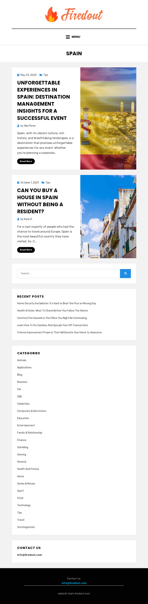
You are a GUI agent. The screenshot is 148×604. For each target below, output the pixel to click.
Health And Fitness (28, 469)
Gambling (22, 447)
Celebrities (23, 403)
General (21, 461)
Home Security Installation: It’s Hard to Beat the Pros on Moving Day (56, 303)
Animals (21, 360)
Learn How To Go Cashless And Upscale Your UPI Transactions (52, 325)
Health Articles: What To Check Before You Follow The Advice (52, 310)
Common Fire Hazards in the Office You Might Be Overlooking (52, 318)
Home (20, 476)
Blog (19, 374)
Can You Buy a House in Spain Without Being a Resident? (40, 201)
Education (23, 418)
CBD (19, 396)
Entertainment (26, 425)
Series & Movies (26, 483)
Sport (20, 490)
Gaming (21, 454)
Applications (24, 367)
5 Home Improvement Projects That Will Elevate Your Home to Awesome (59, 332)
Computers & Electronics (31, 411)
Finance (21, 440)
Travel (20, 519)
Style (20, 498)
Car (19, 389)
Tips (45, 75)
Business (22, 382)
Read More (26, 161)
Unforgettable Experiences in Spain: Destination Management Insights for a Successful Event (43, 100)
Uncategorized (25, 527)
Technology (24, 505)
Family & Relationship (29, 432)
